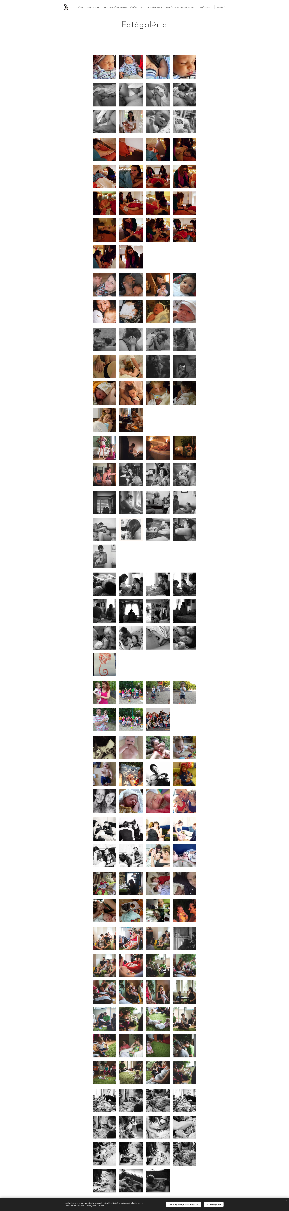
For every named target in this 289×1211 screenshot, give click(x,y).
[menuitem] (79, 7)
